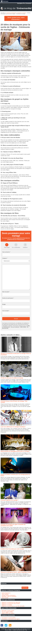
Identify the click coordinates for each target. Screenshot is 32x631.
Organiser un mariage (21, 12)
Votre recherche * (6, 252)
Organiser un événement (11, 12)
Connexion (28, 3)
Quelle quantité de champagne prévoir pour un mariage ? (15, 451)
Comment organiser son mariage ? (9, 500)
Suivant (16, 318)
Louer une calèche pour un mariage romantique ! (13, 426)
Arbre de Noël (5, 597)
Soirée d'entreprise (6, 593)
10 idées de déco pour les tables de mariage (12, 378)
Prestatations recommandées (9, 617)
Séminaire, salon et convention (9, 596)
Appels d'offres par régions (8, 613)
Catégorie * (4, 258)
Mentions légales (8, 629)
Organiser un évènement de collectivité (11, 602)
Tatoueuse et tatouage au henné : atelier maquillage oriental (16, 572)
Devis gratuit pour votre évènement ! (16, 18)
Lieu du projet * (5, 310)
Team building (5, 594)
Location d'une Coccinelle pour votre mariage (12, 549)
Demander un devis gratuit (8, 610)
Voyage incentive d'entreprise (9, 595)
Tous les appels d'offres (7, 612)
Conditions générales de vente (18, 629)
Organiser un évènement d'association (11, 603)
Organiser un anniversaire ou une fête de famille (13, 606)
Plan (26, 629)
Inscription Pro (21, 3)
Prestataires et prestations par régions (11, 619)
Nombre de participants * (8, 298)
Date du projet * (6, 291)
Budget (4, 304)
